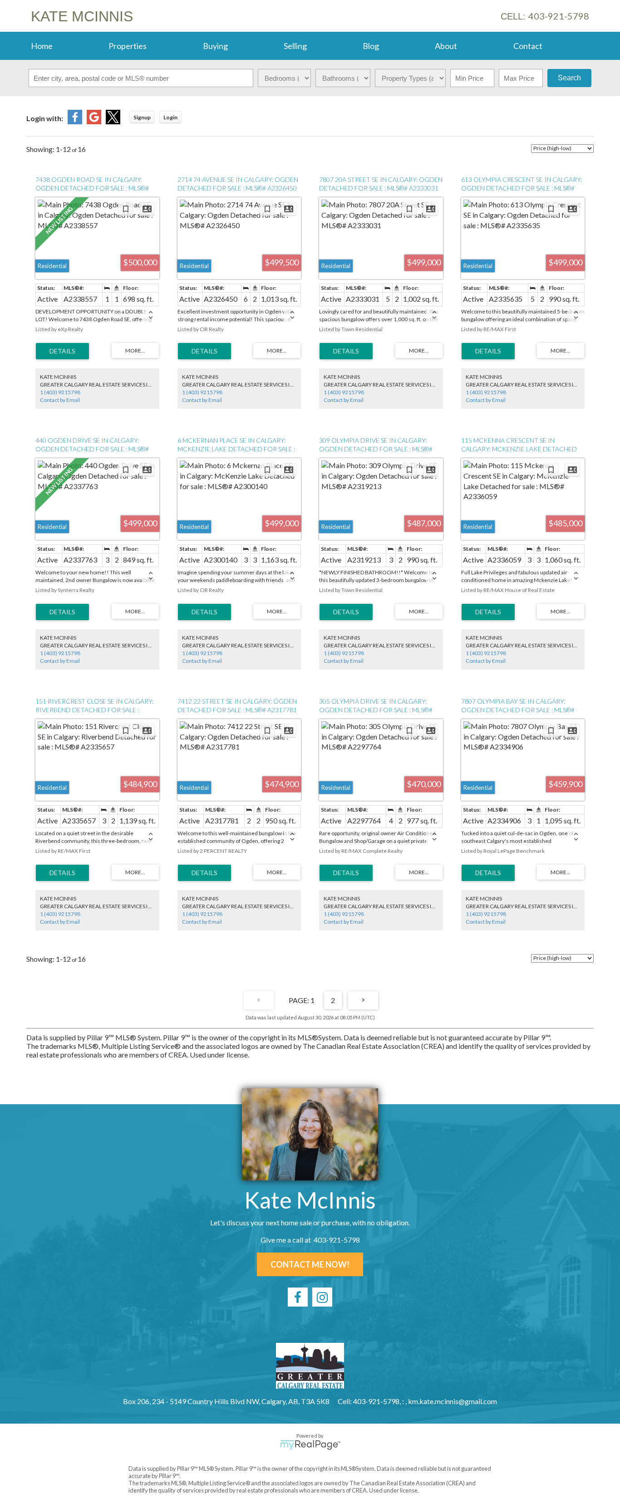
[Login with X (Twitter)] (113, 121)
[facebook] (298, 1297)
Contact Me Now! (310, 1264)
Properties (127, 46)
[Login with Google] (94, 121)
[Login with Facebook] (75, 121)
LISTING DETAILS (62, 351)
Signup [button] (142, 117)
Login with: (44, 118)
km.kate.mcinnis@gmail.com (452, 1401)
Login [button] (170, 117)
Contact (527, 46)
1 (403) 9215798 (60, 392)
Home (42, 46)
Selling (295, 46)
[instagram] (322, 1297)
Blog (371, 46)
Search (569, 78)
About (446, 46)
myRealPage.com (310, 1445)
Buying (215, 46)
